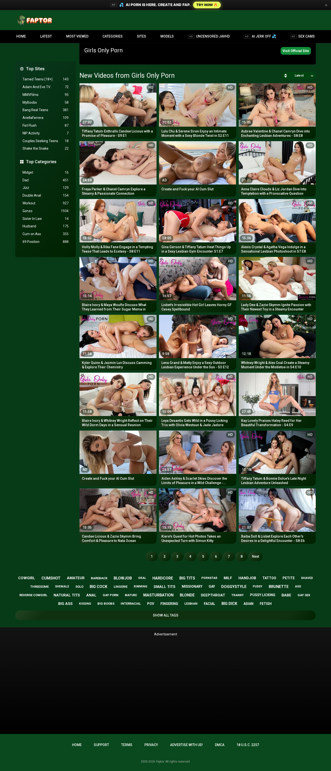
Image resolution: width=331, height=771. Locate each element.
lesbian (190, 603)
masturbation (158, 595)
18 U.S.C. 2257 (247, 745)
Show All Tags (165, 615)
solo (79, 586)
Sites (141, 36)
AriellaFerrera (46, 118)
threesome (39, 586)
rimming (140, 586)
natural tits (67, 595)
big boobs (105, 603)
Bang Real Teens (46, 110)
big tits (187, 578)
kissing (85, 603)
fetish (266, 604)
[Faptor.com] (35, 20)
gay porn (110, 595)
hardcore (162, 578)
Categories (112, 36)
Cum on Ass (46, 234)
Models (167, 36)
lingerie (120, 586)
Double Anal (46, 195)
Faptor (160, 761)
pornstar (209, 578)
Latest (46, 36)
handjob (247, 578)
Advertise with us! (186, 745)
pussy (257, 586)
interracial (131, 603)
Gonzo (46, 211)
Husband (46, 226)
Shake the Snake (46, 148)
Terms (126, 745)
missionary (192, 586)
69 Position (46, 242)
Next (255, 556)
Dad (46, 180)
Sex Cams (303, 36)
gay (212, 586)
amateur (76, 578)
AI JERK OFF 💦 (260, 36)
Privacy (151, 745)
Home (21, 36)
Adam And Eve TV (46, 87)
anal (91, 595)
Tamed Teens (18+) (46, 79)
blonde (187, 595)
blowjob (123, 578)
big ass (65, 603)
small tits (164, 587)
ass (298, 586)
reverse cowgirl (33, 595)
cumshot (51, 578)
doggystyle (233, 586)
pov (150, 604)
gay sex (304, 595)
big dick (229, 603)
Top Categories (41, 161)
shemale (62, 586)
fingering (169, 604)
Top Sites (35, 68)
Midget (46, 172)
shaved (307, 578)
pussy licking (262, 595)
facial (209, 604)
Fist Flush (46, 125)
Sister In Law (46, 219)
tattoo (269, 578)
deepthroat (213, 595)
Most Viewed (77, 36)
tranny (237, 595)
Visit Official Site (296, 51)
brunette (279, 586)
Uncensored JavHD (209, 36)
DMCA (219, 745)
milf (228, 578)
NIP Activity (46, 133)
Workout (46, 203)
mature (131, 595)
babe (286, 595)
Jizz (46, 188)
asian (248, 604)
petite (289, 578)
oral (142, 578)
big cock (98, 586)
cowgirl (26, 578)
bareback (99, 578)
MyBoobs (46, 102)
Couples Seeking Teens (46, 141)
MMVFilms (46, 95)
